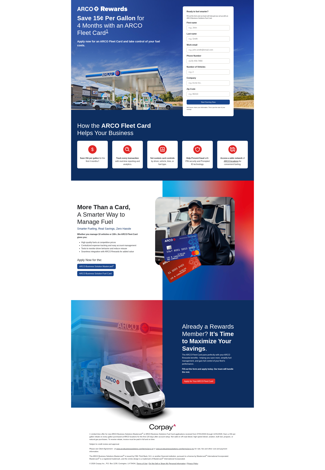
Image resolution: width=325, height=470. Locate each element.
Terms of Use (142, 463)
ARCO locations (231, 161)
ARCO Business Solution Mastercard (96, 266)
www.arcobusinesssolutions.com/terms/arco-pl (134, 449)
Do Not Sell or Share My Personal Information (167, 463)
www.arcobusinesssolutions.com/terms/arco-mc (175, 449)
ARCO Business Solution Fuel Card (95, 273)
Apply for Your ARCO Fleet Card (198, 381)
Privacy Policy (192, 463)
